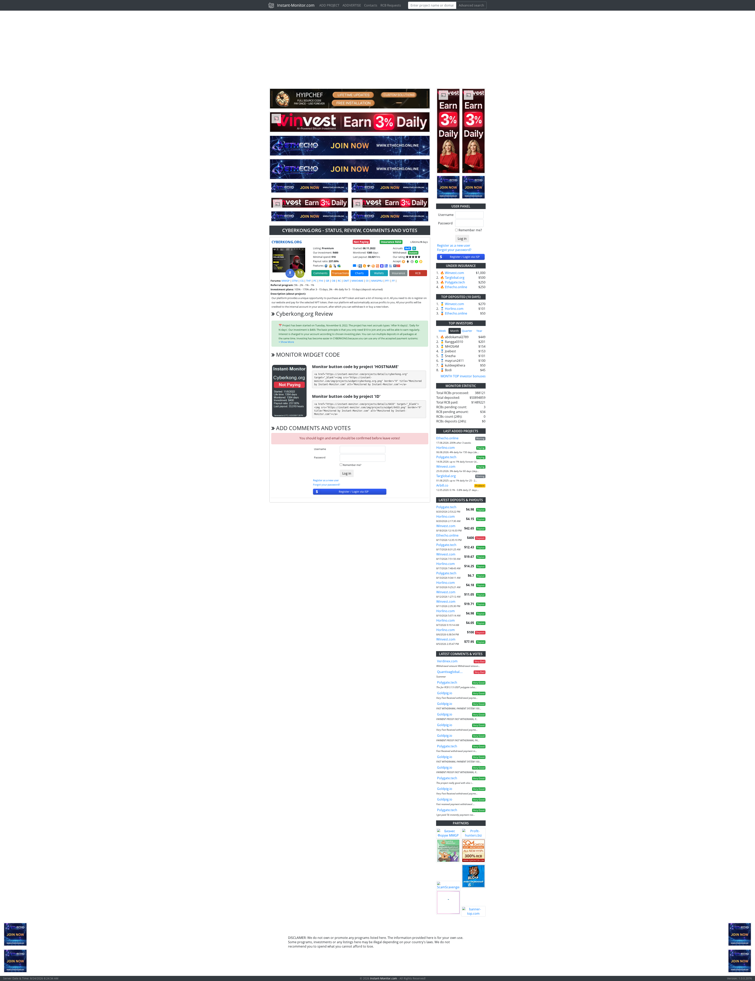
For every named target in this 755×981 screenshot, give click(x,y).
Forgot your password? (326, 484)
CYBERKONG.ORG (287, 242)
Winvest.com (454, 273)
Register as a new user (326, 480)
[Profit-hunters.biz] (473, 833)
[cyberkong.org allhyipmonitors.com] (390, 265)
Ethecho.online (456, 287)
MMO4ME (357, 280)
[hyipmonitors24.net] (377, 265)
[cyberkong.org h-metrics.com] (364, 265)
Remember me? (352, 465)
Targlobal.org (454, 277)
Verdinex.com (447, 661)
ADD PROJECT (329, 5)
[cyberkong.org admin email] (354, 265)
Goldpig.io (444, 693)
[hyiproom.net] (448, 902)
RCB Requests (390, 5)
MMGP (286, 280)
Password (319, 457)
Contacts (370, 5)
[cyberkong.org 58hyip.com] (386, 265)
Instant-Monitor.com (296, 5)
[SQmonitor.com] (473, 850)
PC (315, 280)
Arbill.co (442, 485)
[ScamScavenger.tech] (448, 885)
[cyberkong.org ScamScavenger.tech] (368, 265)
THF (308, 280)
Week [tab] (442, 331)
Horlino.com (454, 308)
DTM (295, 280)
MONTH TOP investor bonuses (463, 376)
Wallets (379, 273)
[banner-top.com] (473, 911)
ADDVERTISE (352, 5)
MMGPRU (377, 280)
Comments (320, 273)
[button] (286, 342)
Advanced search (471, 5)
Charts (359, 273)
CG (302, 280)
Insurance (398, 273)
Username (320, 449)
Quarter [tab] (467, 331)
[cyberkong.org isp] (360, 265)
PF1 (387, 280)
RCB (418, 273)
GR (327, 280)
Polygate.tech (455, 282)
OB (333, 280)
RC (339, 280)
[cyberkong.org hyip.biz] (396, 265)
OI (367, 280)
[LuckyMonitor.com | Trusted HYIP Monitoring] (448, 850)
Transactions (340, 273)
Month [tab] (454, 331)
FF (393, 280)
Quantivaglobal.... (450, 672)
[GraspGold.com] (473, 876)
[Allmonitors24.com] (373, 265)
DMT (346, 280)
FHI (321, 280)
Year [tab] (479, 331)
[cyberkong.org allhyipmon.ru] (381, 265)
